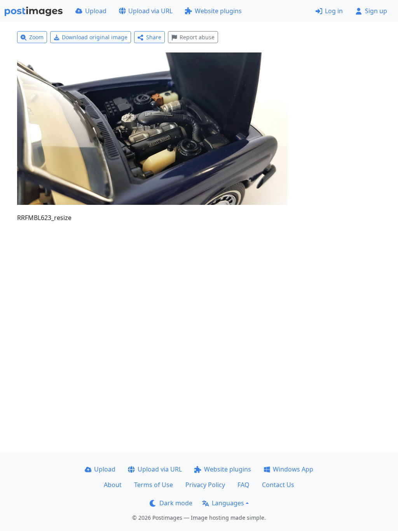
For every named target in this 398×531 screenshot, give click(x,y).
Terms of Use (153, 484)
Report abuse (197, 37)
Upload (95, 11)
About (113, 484)
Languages (228, 503)
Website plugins (218, 11)
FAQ (243, 484)
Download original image (94, 37)
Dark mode (175, 503)
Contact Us (278, 484)
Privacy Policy (205, 484)
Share (153, 37)
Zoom (36, 37)
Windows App (293, 469)
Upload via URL (150, 11)
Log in (334, 11)
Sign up (376, 11)
